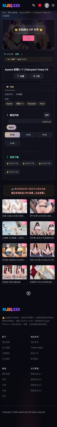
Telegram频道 (37, 347)
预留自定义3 (36, 384)
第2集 (28, 134)
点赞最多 (6, 353)
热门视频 (6, 347)
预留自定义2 (36, 379)
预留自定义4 (36, 390)
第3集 (44, 134)
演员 (4, 379)
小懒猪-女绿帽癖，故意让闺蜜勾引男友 (19, 237)
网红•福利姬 (13, 12)
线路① (11, 127)
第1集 (12, 134)
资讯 (4, 395)
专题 (4, 390)
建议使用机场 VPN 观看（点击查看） (28, 192)
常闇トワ (20, 103)
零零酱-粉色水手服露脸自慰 (42, 237)
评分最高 (6, 358)
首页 (4, 12)
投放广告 (34, 353)
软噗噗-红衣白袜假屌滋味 (41, 281)
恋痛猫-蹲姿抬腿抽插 (11, 281)
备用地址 (34, 358)
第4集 (12, 143)
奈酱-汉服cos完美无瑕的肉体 (14, 215)
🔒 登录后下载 (12, 163)
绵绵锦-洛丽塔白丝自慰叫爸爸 (15, 259)
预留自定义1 (36, 373)
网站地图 (6, 373)
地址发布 (34, 341)
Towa (42, 103)
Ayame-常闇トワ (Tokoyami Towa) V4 (35, 12)
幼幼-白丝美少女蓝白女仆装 (42, 259)
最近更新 (6, 341)
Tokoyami (32, 103)
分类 (4, 384)
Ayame (9, 103)
